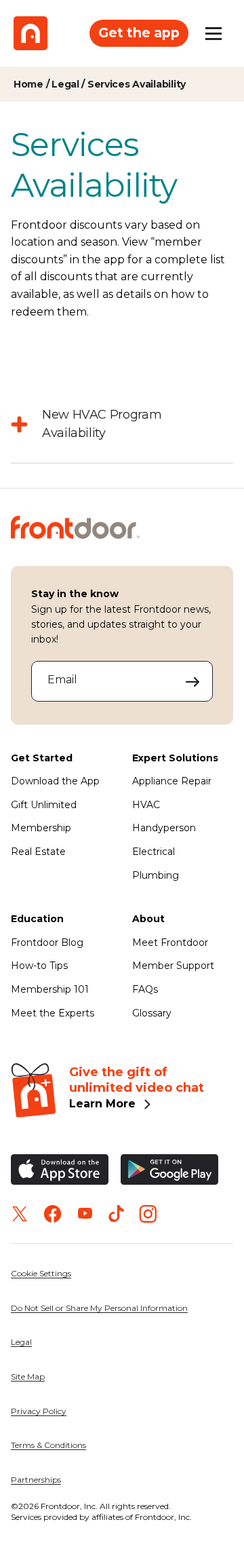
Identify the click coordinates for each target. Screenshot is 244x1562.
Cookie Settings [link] (41, 1273)
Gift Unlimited (44, 805)
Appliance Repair (171, 781)
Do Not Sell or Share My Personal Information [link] (99, 1308)
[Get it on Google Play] (169, 1169)
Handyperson (164, 828)
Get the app (139, 32)
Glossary (151, 1013)
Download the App (55, 781)
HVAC (146, 805)
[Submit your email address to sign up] (192, 681)
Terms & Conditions (48, 1445)
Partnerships (36, 1479)
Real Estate (38, 851)
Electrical (153, 851)
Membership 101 (50, 989)
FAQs (145, 989)
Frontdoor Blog (47, 942)
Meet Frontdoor (170, 942)
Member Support (173, 965)
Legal (21, 1342)
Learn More (102, 1103)
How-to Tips (39, 965)
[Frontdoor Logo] (30, 33)
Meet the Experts (52, 1013)
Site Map (28, 1376)
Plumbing (155, 875)
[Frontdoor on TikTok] (116, 1213)
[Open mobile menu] (213, 33)
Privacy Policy (38, 1411)
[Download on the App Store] (59, 1169)
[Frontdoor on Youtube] (85, 1213)
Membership (41, 828)
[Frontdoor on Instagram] (148, 1214)
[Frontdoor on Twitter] (19, 1214)
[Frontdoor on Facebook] (52, 1214)
